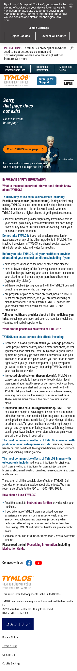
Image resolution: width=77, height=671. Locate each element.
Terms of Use (9, 646)
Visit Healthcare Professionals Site (15, 69)
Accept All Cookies (54, 36)
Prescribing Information (42, 69)
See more (21, 59)
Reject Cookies (20, 36)
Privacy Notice (10, 637)
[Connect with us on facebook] (29, 563)
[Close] (71, 5)
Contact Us (8, 654)
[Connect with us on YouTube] (38, 563)
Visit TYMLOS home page (22, 149)
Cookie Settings (11, 663)
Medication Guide (65, 69)
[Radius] (18, 625)
